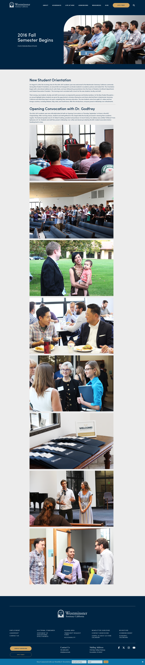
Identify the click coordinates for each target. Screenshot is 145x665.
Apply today (121, 5)
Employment (15, 630)
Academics (56, 5)
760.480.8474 (64, 650)
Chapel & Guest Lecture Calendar (101, 636)
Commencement (125, 633)
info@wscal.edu (65, 652)
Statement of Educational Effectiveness (42, 634)
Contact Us (14, 636)
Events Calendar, (23, 46)
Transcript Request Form (72, 634)
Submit (106, 662)
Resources (96, 5)
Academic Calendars (123, 636)
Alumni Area (69, 630)
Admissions (83, 5)
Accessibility (69, 637)
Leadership (14, 633)
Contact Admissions (100, 633)
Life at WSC (70, 5)
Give (107, 5)
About (45, 5)
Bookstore (123, 630)
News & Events (32, 46)
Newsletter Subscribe (101, 630)
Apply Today (21, 654)
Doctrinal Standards (46, 630)
